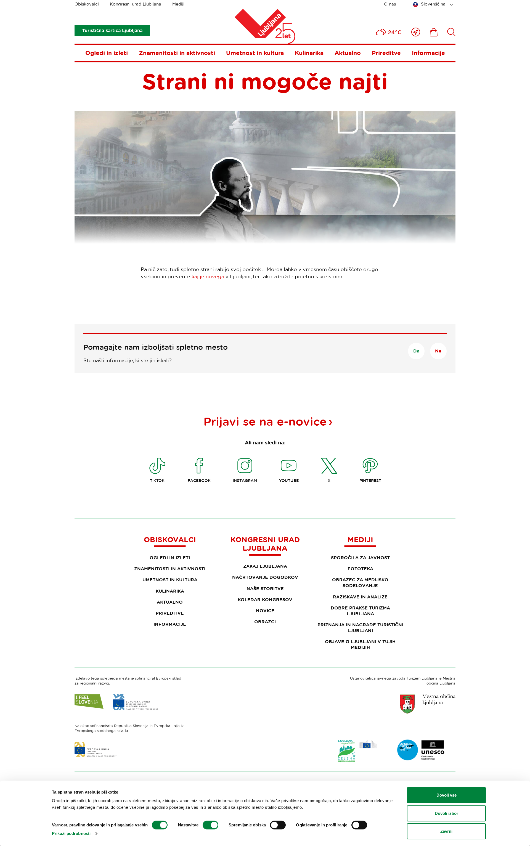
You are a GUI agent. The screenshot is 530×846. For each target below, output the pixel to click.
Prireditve (386, 52)
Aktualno (348, 52)
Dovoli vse (446, 795)
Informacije (428, 52)
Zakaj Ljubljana (265, 566)
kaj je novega (209, 276)
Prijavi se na (265, 421)
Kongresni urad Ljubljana (135, 4)
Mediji (178, 4)
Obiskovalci (87, 4)
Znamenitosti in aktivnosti (177, 52)
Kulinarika (309, 52)
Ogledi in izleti (106, 52)
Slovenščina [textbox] (433, 4)
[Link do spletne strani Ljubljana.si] (427, 704)
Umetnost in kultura (255, 52)
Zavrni (446, 831)
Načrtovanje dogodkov (265, 577)
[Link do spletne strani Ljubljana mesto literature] (421, 750)
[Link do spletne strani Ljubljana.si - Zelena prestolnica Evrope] (357, 751)
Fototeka (360, 568)
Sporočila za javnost (360, 557)
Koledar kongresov (265, 599)
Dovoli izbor (446, 813)
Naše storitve (265, 588)
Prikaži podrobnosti (71, 833)
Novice (265, 610)
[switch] (210, 825)
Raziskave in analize (360, 596)
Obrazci (265, 621)
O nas (390, 4)
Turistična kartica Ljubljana (112, 30)
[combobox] (433, 4)
